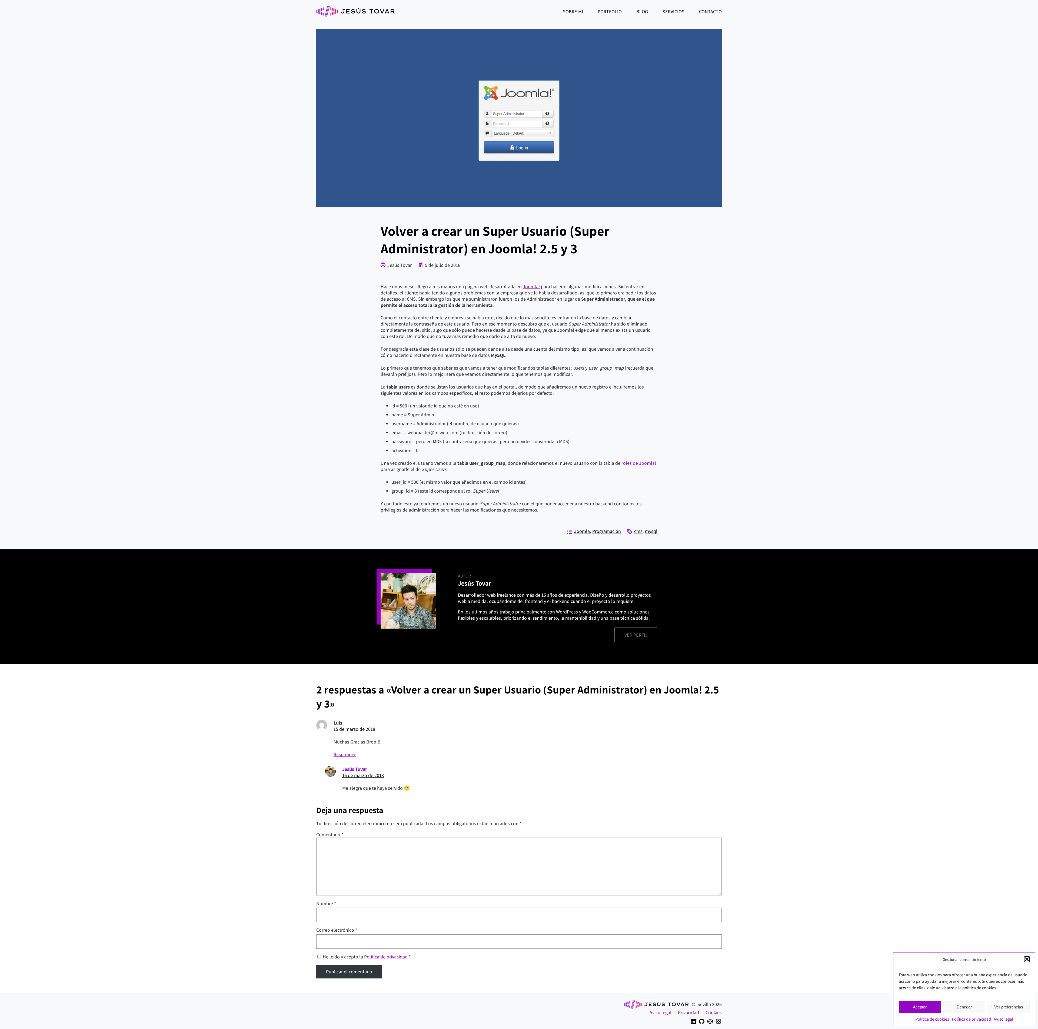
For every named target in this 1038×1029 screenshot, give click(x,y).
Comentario (330, 834)
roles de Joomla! (638, 463)
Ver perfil (636, 635)
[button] (1027, 959)
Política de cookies (932, 1019)
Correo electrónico (336, 930)
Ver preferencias (1008, 1007)
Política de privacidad (971, 1019)
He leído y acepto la (367, 957)
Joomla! (531, 286)
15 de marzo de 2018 (354, 729)
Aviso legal (1003, 1019)
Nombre (326, 903)
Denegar (964, 1007)
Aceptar (920, 1007)
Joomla (582, 531)
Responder (345, 754)
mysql (651, 531)
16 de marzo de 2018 (363, 775)
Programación (606, 531)
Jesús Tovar (354, 769)
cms (638, 531)
